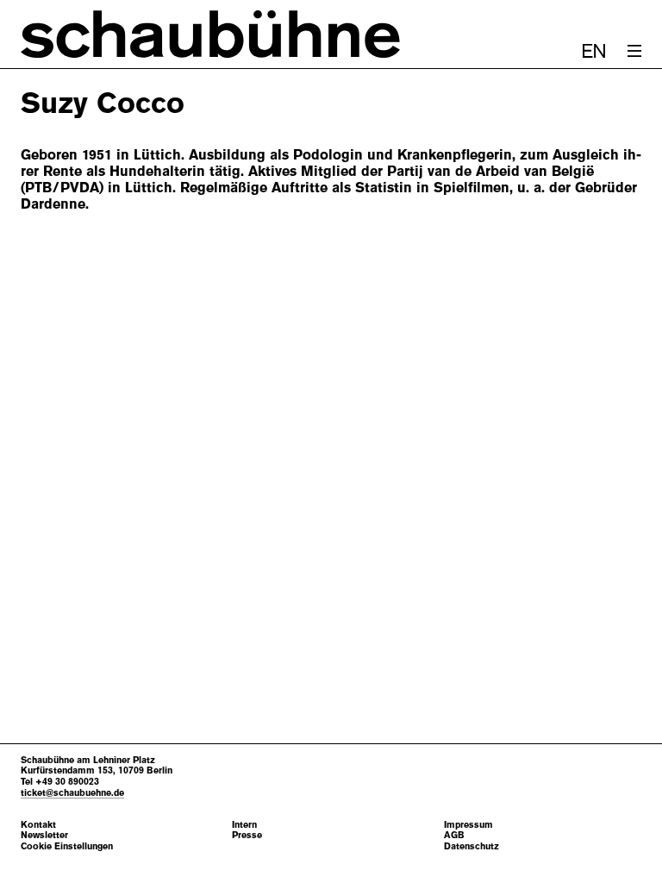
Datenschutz (471, 846)
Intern (244, 824)
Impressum (468, 824)
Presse (247, 835)
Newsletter (44, 835)
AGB (454, 835)
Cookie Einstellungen (67, 846)
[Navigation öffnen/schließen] (634, 51)
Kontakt (38, 824)
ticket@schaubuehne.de (72, 792)
